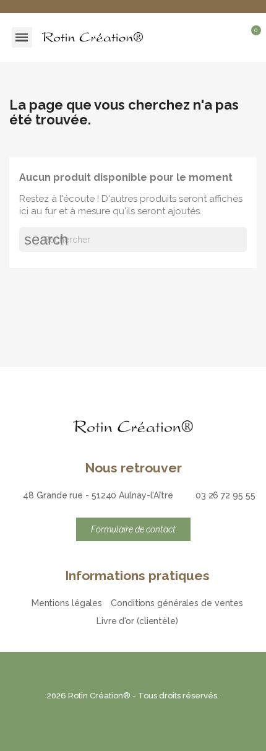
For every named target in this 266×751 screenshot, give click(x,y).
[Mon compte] (232, 37)
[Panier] (250, 39)
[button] (210, 37)
